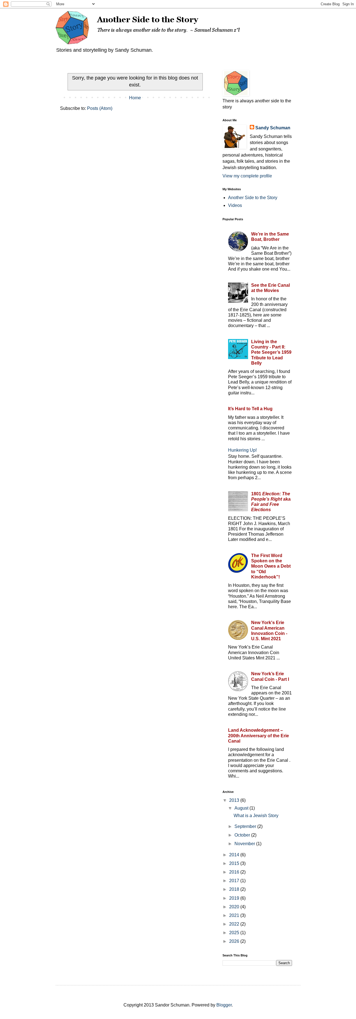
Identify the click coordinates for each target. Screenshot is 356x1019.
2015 (234, 863)
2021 (234, 915)
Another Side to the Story (252, 197)
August (241, 808)
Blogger (224, 1005)
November (245, 843)
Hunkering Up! (242, 450)
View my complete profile (247, 176)
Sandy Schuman (272, 127)
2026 (234, 941)
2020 (234, 906)
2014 (234, 854)
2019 (234, 898)
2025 (234, 932)
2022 (234, 924)
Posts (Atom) (99, 108)
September (245, 826)
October (242, 835)
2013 (234, 800)
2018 (234, 889)
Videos (235, 205)
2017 (234, 880)
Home (135, 97)
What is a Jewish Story (256, 815)
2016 (234, 872)
